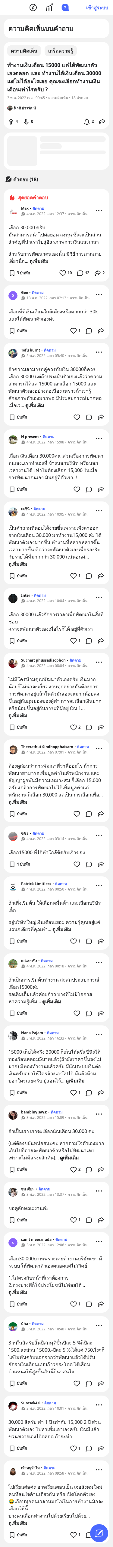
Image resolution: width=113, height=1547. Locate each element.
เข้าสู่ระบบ (97, 7)
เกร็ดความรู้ (60, 50)
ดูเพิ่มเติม (39, 261)
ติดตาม (38, 208)
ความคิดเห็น (24, 50)
